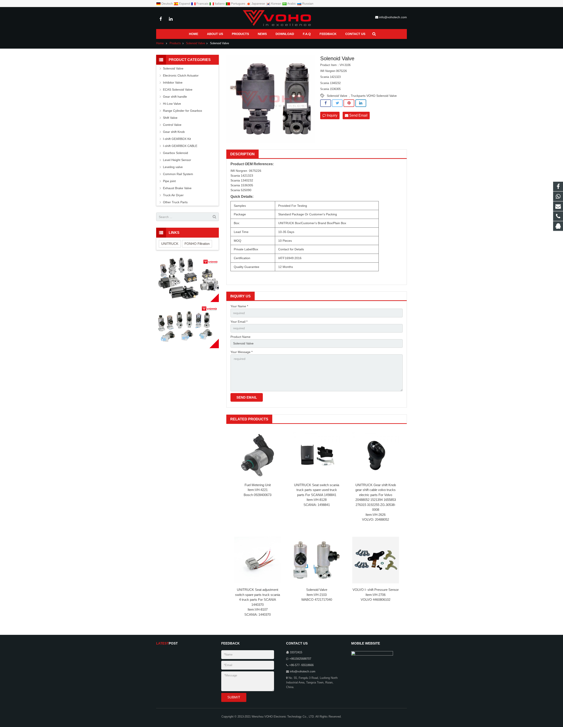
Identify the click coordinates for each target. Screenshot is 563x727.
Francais (202, 3)
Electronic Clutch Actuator (181, 75)
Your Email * (238, 321)
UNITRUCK (169, 243)
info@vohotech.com (393, 17)
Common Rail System (178, 174)
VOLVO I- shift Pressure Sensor (376, 589)
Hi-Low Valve (172, 103)
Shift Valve (170, 117)
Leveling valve (173, 167)
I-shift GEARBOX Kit (177, 139)
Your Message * (241, 352)
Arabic (292, 3)
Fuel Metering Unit (258, 485)
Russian (307, 3)
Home (160, 43)
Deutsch (167, 3)
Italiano (220, 3)
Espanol (184, 3)
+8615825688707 (300, 658)
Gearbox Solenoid (175, 153)
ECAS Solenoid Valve (177, 89)
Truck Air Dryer (173, 195)
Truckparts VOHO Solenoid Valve (374, 95)
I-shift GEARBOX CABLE (180, 146)
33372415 (296, 652)
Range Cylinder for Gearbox (182, 110)
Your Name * (239, 306)
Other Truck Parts (175, 202)
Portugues (238, 3)
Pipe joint (169, 181)
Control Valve (172, 124)
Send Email (357, 115)
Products (175, 43)
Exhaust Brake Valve (177, 188)
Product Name (240, 337)
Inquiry (331, 115)
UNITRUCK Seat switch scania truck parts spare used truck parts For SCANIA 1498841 (316, 490)
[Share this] (325, 103)
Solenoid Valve (195, 43)
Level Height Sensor (177, 160)
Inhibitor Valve (173, 82)
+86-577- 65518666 (301, 665)
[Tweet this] (337, 103)
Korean (276, 3)
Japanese (258, 3)
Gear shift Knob (174, 132)
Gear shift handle (175, 96)
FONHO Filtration (197, 243)
